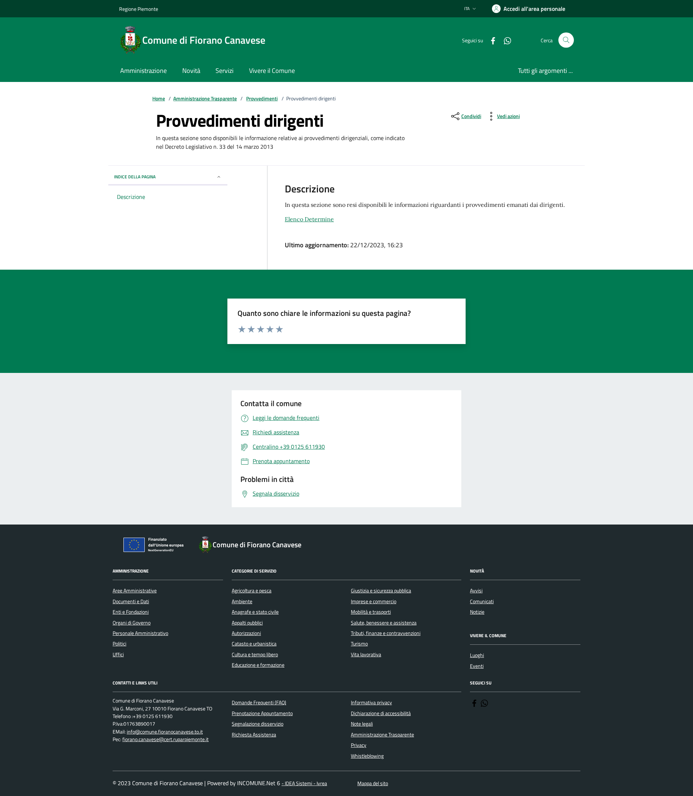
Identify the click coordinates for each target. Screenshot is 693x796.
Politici (119, 644)
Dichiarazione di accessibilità (381, 713)
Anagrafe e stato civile (255, 612)
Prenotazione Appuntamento (262, 713)
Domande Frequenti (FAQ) (259, 702)
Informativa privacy (371, 702)
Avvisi (476, 591)
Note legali (362, 724)
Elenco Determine (309, 219)
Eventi (477, 666)
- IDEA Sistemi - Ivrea (304, 783)
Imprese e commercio (373, 601)
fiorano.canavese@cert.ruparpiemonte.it (165, 739)
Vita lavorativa (366, 654)
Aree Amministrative (135, 591)
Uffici (118, 654)
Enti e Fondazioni (131, 612)
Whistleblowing (367, 756)
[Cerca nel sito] (566, 40)
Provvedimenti (262, 99)
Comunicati (482, 601)
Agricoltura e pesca (251, 591)
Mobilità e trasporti (371, 612)
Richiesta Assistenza (254, 735)
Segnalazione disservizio (257, 724)
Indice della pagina (135, 176)
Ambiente (242, 601)
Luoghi (477, 655)
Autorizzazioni (246, 633)
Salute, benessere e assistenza (384, 623)
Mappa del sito (372, 783)
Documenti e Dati (131, 601)
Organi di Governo (132, 623)
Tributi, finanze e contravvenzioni (385, 633)
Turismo (359, 644)
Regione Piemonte (138, 9)
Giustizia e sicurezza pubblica (381, 591)
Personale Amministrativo (140, 633)
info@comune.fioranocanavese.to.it (165, 732)
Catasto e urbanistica (254, 644)
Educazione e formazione (258, 665)
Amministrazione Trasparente (205, 99)
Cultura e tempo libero (255, 654)
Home (158, 99)
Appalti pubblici (247, 623)
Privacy (358, 745)
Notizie (477, 612)
